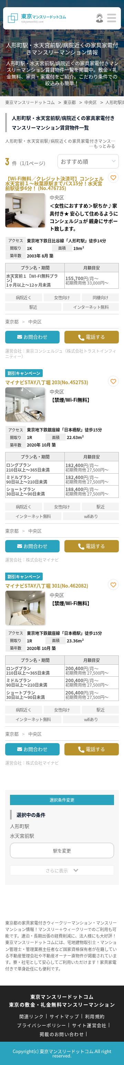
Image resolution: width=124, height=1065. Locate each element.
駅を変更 (62, 850)
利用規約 (95, 1016)
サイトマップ (64, 1016)
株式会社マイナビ (42, 560)
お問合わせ (35, 336)
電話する (95, 336)
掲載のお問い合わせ (62, 1034)
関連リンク (31, 1016)
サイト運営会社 (89, 1025)
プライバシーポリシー (41, 1025)
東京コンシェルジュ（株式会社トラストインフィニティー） (60, 354)
